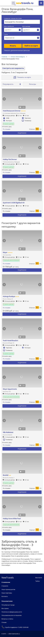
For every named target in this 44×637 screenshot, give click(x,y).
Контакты (5, 596)
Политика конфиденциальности (12, 612)
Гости (6, 34)
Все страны (5, 608)
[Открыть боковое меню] (41, 3)
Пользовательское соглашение (11, 615)
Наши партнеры (7, 593)
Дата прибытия (9, 26)
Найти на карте (31, 46)
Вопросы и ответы (7, 619)
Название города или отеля (13, 18)
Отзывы (4, 622)
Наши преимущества (8, 589)
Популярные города (8, 605)
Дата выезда (26, 26)
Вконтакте (38, 578)
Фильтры (32, 84)
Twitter (37, 581)
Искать (13, 46)
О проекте (5, 586)
